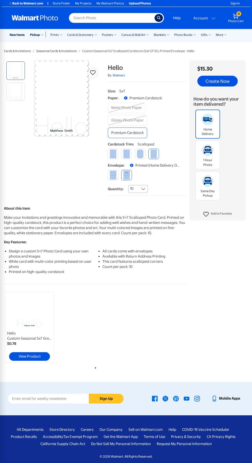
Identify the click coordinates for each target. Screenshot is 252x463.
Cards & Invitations (17, 51)
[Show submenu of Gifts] (209, 34)
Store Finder (61, 3)
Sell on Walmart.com (145, 429)
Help (177, 18)
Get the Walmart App (121, 436)
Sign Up (106, 398)
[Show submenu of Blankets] (168, 34)
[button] (217, 214)
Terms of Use (154, 436)
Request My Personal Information (184, 444)
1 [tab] (94, 366)
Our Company (111, 429)
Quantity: (116, 189)
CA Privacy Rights (221, 436)
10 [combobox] (132, 188)
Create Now (217, 81)
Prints (54, 35)
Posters (107, 35)
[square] (113, 154)
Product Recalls (24, 436)
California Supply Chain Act (62, 444)
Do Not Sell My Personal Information (121, 444)
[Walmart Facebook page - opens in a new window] (155, 398)
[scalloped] (153, 154)
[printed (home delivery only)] (126, 175)
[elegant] (140, 154)
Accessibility (53, 436)
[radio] (15, 70)
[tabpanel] (34, 327)
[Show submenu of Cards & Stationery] (95, 34)
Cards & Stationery (80, 35)
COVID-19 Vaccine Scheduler (205, 429)
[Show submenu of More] (225, 34)
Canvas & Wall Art (133, 35)
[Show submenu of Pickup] (43, 34)
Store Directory (62, 429)
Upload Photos (140, 3)
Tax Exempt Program (80, 436)
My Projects (83, 3)
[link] (29, 327)
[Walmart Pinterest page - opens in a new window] (176, 398)
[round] (126, 154)
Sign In (235, 3)
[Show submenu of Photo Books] (194, 34)
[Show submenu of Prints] (61, 34)
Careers (87, 429)
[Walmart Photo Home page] (35, 18)
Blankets (160, 35)
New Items (17, 35)
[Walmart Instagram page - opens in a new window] (197, 398)
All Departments (30, 429)
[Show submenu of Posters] (115, 34)
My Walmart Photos (110, 3)
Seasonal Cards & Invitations (56, 51)
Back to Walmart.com (27, 3)
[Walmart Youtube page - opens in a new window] (186, 398)
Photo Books (183, 35)
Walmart (119, 75)
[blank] (113, 175)
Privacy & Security (186, 436)
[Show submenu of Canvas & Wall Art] (147, 34)
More (219, 35)
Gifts (204, 35)
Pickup (35, 35)
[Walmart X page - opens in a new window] (165, 398)
